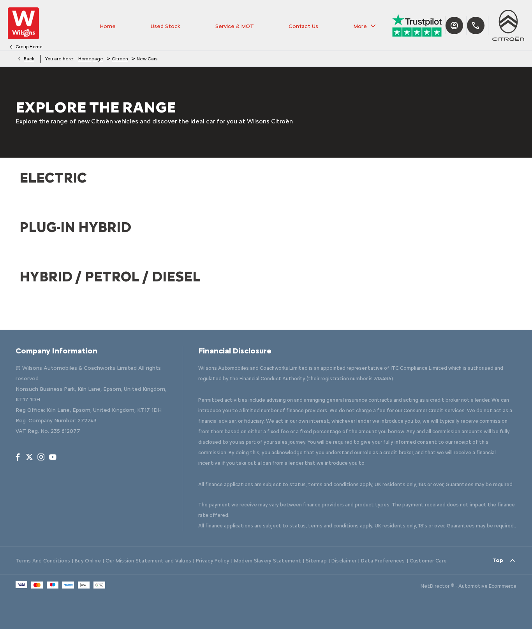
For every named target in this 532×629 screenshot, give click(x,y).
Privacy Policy (212, 561)
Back (29, 58)
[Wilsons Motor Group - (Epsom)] (23, 23)
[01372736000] (475, 25)
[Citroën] (508, 25)
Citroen (120, 58)
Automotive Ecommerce (487, 586)
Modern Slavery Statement (267, 561)
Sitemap (316, 561)
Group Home (29, 46)
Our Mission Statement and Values (148, 561)
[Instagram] (41, 457)
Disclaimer (344, 561)
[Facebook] (17, 457)
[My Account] (454, 25)
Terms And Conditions (43, 561)
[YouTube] (53, 457)
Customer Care (428, 561)
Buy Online (88, 561)
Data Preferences (383, 561)
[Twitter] (29, 457)
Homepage (90, 58)
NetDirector (436, 586)
